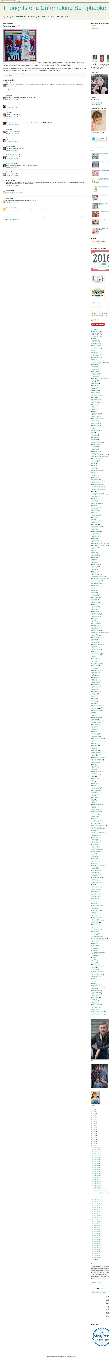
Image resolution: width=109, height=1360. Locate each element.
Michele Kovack (97, 1282)
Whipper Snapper (96, 994)
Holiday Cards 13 (96, 627)
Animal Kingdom (96, 368)
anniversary (95, 369)
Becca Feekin (95, 392)
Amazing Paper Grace (97, 361)
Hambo (94, 604)
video (93, 978)
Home (44, 217)
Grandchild (95, 599)
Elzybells (94, 538)
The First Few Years (97, 947)
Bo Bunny (94, 406)
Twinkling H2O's (96, 969)
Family (93, 552)
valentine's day (95, 976)
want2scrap (95, 983)
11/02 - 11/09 (97, 1163)
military (94, 696)
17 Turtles (94, 329)
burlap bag (94, 420)
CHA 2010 (94, 435)
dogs (93, 519)
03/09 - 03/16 (97, 1239)
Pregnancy (94, 773)
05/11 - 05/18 (97, 1221)
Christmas (94, 446)
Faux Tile (94, 557)
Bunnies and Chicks (97, 418)
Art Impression (95, 373)
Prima (93, 776)
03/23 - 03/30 (97, 1235)
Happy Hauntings (96, 613)
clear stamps (95, 453)
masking (94, 694)
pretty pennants (96, 774)
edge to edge (95, 534)
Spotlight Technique (97, 877)
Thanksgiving (95, 945)
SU (93, 907)
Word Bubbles (95, 1007)
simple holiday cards (97, 851)
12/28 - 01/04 (97, 1147)
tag (93, 927)
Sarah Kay (94, 813)
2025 (94, 1111)
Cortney (94, 468)
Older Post (83, 217)
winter (93, 999)
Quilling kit (94, 797)
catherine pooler (96, 430)
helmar (94, 618)
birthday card (95, 399)
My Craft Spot (95, 708)
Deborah (8, 190)
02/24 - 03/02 (97, 1243)
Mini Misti (94, 700)
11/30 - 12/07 (97, 1155)
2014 (94, 1133)
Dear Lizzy (94, 505)
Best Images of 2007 (97, 395)
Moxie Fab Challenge (97, 707)
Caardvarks (95, 421)
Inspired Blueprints (96, 653)
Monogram (94, 703)
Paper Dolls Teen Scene (98, 738)
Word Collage (95, 1009)
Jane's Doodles (96, 654)
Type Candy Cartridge (97, 971)
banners (94, 387)
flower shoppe (95, 564)
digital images (95, 510)
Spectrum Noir (95, 870)
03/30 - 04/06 (97, 1233)
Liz (7, 137)
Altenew (94, 355)
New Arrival (95, 719)
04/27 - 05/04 (97, 1225)
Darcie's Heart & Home (97, 503)
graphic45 (94, 601)
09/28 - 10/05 (97, 1171)
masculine (94, 693)
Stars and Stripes (96, 898)
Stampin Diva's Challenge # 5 (100, 1189)
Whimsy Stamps (96, 992)
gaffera (64, 1356)
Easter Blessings (96, 531)
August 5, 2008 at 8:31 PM (12, 175)
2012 (94, 1137)
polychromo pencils (96, 771)
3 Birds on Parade (96, 334)
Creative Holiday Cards (97, 486)
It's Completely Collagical (96, 307)
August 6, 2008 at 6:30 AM (12, 202)
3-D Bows (94, 338)
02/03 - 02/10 (97, 1249)
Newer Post (5, 217)
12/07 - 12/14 (97, 1153)
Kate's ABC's (95, 672)
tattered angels (95, 931)
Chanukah (94, 441)
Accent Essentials (96, 348)
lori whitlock (95, 689)
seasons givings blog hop (98, 832)
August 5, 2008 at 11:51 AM (12, 141)
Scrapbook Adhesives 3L (98, 825)
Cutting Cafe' (95, 500)
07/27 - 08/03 (97, 1199)
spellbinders (95, 874)
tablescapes (95, 924)
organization (95, 733)
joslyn (7, 171)
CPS (93, 474)
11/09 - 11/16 (97, 1161)
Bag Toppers (95, 385)
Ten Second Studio (96, 936)
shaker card (95, 837)
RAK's (93, 801)
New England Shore (97, 721)
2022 (94, 1117)
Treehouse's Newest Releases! (101, 1191)
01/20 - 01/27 (97, 1253)
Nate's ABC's (95, 715)
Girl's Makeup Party (96, 587)
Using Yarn (95, 973)
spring (93, 879)
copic (93, 463)
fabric (93, 548)
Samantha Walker (96, 811)
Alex (7, 121)
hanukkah (94, 609)
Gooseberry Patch (96, 594)
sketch (93, 854)
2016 (94, 1129)
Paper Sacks (95, 748)
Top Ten (94, 962)
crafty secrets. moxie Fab (98, 481)
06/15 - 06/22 (97, 1211)
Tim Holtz (94, 950)
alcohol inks (95, 352)
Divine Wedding (96, 515)
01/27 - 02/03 (97, 1251)
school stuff (95, 816)
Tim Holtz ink (95, 955)
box (93, 408)
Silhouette (94, 846)
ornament (94, 734)
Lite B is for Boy (96, 686)
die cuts (94, 508)
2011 (94, 1139)
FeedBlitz (99, 104)
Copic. (93, 465)
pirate (93, 769)
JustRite (94, 668)
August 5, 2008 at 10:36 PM (12, 194)
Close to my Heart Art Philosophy (100, 454)
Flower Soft (95, 566)
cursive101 (95, 498)
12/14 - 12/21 (97, 1151)
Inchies (94, 646)
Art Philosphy (95, 374)
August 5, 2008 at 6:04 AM (12, 91)
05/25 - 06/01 (97, 1217)
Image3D (94, 639)
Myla (93, 712)
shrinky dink (95, 842)
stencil (93, 900)
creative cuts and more (97, 484)
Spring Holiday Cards (97, 882)
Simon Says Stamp (96, 849)
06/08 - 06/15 (97, 1213)
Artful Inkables (95, 376)
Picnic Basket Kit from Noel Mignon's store (31, 68)
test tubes (94, 941)
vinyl (93, 981)
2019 (94, 1123)
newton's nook (95, 722)
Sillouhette (94, 848)
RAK (93, 799)
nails (93, 714)
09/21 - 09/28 (97, 1173)
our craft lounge (96, 736)
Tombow (94, 957)
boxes (93, 411)
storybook (94, 903)
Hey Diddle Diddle (96, 623)
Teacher (94, 934)
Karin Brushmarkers (97, 670)
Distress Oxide (95, 514)
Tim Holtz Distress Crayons (98, 952)
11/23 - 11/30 (97, 1157)
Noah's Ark (94, 728)
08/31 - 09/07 (97, 1179)
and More (94, 366)
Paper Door (95, 740)
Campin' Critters (96, 425)
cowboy (94, 472)
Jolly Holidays (95, 658)
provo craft (94, 783)
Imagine (94, 641)
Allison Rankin (9, 207)
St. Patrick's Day (96, 888)
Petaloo (94, 764)
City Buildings (95, 449)
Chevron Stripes (96, 444)
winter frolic (95, 1000)
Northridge (94, 731)
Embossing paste (96, 541)
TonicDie (94, 960)
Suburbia (94, 908)
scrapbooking (95, 827)
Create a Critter (95, 482)
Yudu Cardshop (96, 1013)
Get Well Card (95, 581)
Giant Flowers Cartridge (97, 583)
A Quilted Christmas (97, 347)
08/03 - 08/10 (97, 1187)
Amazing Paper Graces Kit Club (99, 362)
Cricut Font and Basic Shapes (99, 494)
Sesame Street (95, 835)
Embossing (95, 540)
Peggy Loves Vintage (97, 761)
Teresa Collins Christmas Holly (99, 938)
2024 (94, 1113)
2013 (94, 1135)
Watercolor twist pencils (97, 987)
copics (93, 467)
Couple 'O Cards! (98, 1197)
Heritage (94, 620)
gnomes (94, 592)
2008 (94, 1145)
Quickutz (94, 792)
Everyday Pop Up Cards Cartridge (100, 545)
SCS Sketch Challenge (97, 828)
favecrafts (94, 559)
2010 (94, 1141)
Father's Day (95, 555)
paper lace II (95, 745)
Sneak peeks (95, 860)
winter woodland (96, 1004)
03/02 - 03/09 (97, 1241)
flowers (94, 568)
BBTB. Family (95, 390)
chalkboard (95, 439)
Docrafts (94, 517)
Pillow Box (94, 768)
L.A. (7, 82)
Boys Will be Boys (96, 413)
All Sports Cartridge (96, 354)
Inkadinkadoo (95, 648)
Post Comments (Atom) (14, 219)
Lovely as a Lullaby (95, 302)
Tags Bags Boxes (96, 929)
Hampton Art (95, 606)
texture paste (95, 943)
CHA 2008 (94, 434)
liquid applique (95, 684)
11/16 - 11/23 (97, 1159)
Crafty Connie (9, 104)
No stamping (95, 726)
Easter (93, 528)
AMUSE (94, 364)
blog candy (95, 402)
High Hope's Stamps (97, 625)
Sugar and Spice (96, 910)
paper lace (94, 743)
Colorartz (94, 461)
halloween (94, 602)
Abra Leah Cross (10, 163)
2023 (94, 1115)
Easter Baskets (95, 529)
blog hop (94, 404)
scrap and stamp (96, 820)
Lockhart (94, 688)
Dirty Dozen (95, 512)
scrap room (95, 821)
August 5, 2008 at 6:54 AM (12, 99)
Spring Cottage (95, 881)
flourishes (94, 562)
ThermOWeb (95, 948)
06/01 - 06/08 (97, 1215)
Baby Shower (95, 383)
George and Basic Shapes (98, 576)
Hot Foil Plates (95, 635)
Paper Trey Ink (95, 750)
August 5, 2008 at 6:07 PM (12, 167)
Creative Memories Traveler (98, 489)
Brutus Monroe (95, 416)
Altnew (94, 359)
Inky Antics (94, 651)
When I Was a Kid (96, 990)
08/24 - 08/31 (97, 1181)
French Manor (95, 573)
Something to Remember (98, 865)
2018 (94, 1125)
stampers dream (96, 893)
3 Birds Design (95, 333)
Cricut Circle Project (97, 493)
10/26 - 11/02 (97, 1165)
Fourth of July (95, 571)
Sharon (8, 95)
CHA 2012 (94, 437)
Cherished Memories (97, 442)
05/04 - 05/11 (97, 1223)
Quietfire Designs (96, 794)
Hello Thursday (95, 616)
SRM (93, 884)
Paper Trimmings (96, 752)
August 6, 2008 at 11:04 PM (12, 211)
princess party (95, 778)
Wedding (94, 988)
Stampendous (95, 891)
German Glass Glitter (97, 580)
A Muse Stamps (96, 345)
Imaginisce (94, 642)
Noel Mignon (9, 75)
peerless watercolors (97, 759)
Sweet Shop (95, 919)
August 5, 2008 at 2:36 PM (12, 158)
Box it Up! (94, 409)
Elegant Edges (95, 536)
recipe (93, 802)
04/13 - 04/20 (97, 1229)
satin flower (95, 814)
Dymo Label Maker (96, 526)
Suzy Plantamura (96, 914)
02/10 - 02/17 (97, 1247)
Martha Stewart (95, 691)
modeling (94, 701)
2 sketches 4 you (96, 331)
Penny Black (95, 762)
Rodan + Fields (95, 806)
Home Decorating (96, 630)
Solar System (95, 861)
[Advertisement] (99, 40)
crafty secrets (95, 479)
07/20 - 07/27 (97, 1201)
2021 (94, 1119)
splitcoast (94, 875)
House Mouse (95, 637)
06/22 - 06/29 (97, 1209)
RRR (93, 808)
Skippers (94, 856)
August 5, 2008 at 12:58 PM (12, 150)
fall (93, 550)
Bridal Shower (95, 414)
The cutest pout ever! (98, 1195)
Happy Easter (95, 611)
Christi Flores (9, 146)
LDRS (93, 679)
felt (93, 561)
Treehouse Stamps (96, 966)
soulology (94, 867)
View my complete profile (97, 1285)
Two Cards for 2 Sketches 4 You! (101, 1193)
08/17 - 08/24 (97, 1183)
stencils (94, 901)
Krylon (93, 674)
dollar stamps (95, 521)
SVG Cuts (94, 915)
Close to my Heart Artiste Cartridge (100, 456)
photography (95, 766)
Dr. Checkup (95, 524)
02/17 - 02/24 (97, 1245)
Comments (95, 28)
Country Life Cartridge (97, 470)
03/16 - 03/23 (97, 1237)
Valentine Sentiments (97, 974)
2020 (94, 1121)
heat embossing (96, 614)
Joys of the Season (96, 663)
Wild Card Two (95, 997)
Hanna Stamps (95, 608)
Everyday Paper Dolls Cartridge (99, 543)
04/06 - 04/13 (97, 1231)
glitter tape (94, 590)
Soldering (94, 863)
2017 (94, 1127)
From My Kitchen (96, 574)
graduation (94, 595)
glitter (93, 588)
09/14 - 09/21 (97, 1175)
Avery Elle (94, 380)
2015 (94, 1131)
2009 (94, 1143)
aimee (7, 129)
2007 (94, 1259)
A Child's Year (95, 341)
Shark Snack (95, 839)
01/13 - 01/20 (97, 1255)
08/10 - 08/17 (97, 1185)
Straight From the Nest (97, 905)
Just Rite (94, 667)
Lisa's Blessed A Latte (11, 154)
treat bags (94, 964)
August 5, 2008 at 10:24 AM (12, 124)
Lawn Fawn (95, 677)
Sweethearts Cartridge (97, 921)
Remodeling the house (97, 804)
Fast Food (94, 554)
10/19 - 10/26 (97, 1167)
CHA (93, 432)
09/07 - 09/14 (97, 1177)
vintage (94, 980)
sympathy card (95, 922)
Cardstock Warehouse (97, 427)
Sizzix (93, 853)
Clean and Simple (96, 451)
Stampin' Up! (95, 894)
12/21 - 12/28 (97, 1149)
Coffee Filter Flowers (97, 458)
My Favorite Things (96, 710)
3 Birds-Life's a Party (97, 336)
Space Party (95, 868)
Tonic (93, 959)
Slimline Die (95, 858)
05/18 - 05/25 (97, 1219)
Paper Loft (94, 747)
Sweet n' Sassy (95, 917)
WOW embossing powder (98, 1011)
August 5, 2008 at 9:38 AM (12, 116)
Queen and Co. (95, 788)
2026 (94, 1109)
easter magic (95, 533)
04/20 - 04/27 (97, 1227)
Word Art (94, 1006)
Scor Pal (94, 818)
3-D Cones (94, 340)
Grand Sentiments (96, 597)
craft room (94, 477)
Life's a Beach (95, 682)
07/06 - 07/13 (97, 1205)
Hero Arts (94, 621)
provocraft (94, 785)
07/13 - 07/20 (97, 1203)
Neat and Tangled (96, 717)
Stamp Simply (95, 889)
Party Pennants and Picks (98, 757)
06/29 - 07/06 (97, 1207)
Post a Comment (8, 214)
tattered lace (95, 933)
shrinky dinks (95, 844)
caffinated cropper (96, 423)
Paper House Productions (98, 741)
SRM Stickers (95, 886)
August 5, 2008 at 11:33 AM (12, 133)
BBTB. (93, 388)
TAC (93, 926)
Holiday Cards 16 (96, 628)
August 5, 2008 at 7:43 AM (12, 107)
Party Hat (94, 755)
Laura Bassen (95, 675)
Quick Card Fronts (96, 790)
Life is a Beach (95, 681)
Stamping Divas (96, 896)
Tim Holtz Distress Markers (98, 954)
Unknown (8, 198)
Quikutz (94, 795)
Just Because (95, 665)
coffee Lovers (95, 460)
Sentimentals (95, 834)
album (93, 350)
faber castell (95, 547)
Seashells (94, 830)
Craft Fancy (95, 475)
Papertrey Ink (95, 754)
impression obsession (97, 644)
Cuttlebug (94, 501)
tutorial (94, 967)
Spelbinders (95, 872)
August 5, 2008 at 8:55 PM (12, 185)
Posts (94, 25)
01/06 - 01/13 (97, 1257)
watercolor (94, 985)
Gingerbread (95, 585)
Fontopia (94, 569)
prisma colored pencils (97, 780)
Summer (94, 912)
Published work (96, 787)
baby (93, 381)
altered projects (96, 357)
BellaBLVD (94, 394)
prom (93, 781)
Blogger (74, 1356)
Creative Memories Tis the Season (100, 488)
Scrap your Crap (96, 823)
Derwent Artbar (95, 507)
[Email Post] (22, 73)
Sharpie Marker (96, 841)
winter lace (94, 1002)
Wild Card (94, 995)
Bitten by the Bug (96, 401)
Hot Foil (94, 634)
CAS (93, 428)
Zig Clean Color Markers (98, 1014)
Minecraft (94, 698)
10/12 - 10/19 (97, 1169)
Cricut (93, 491)
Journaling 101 (95, 660)
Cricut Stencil (95, 496)
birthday (94, 397)
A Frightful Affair (96, 343)
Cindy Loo (94, 448)
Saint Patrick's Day (96, 809)
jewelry (94, 656)
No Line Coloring (96, 724)
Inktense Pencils (96, 649)
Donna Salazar (95, 522)
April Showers (95, 371)
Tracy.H (8, 112)
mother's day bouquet (97, 705)
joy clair (94, 661)
